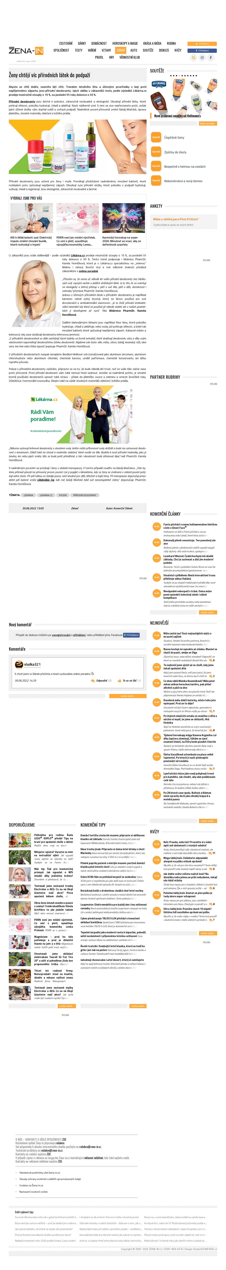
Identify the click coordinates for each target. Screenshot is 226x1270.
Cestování (65, 43)
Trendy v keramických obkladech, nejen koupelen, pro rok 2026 (176, 1229)
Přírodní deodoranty (22, 101)
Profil (99, 57)
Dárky (82, 43)
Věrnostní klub (130, 57)
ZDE (64, 1139)
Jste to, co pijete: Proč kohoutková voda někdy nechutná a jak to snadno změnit (111, 1241)
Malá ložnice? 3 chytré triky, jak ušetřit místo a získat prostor (176, 1241)
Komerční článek (122, 508)
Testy (78, 50)
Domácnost (99, 43)
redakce (60, 1143)
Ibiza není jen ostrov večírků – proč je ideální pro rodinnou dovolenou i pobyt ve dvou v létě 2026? (46, 1223)
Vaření (92, 50)
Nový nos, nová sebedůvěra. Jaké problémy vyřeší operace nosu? (176, 1217)
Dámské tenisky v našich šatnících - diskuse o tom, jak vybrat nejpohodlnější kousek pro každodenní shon (111, 1223)
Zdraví (121, 50)
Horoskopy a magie (125, 43)
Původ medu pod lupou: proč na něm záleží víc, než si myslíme (176, 1235)
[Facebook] (210, 57)
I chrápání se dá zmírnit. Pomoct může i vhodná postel (109, 1217)
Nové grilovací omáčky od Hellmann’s (177, 115)
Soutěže (148, 50)
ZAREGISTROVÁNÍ (61, 635)
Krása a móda (152, 43)
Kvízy (178, 50)
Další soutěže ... (208, 123)
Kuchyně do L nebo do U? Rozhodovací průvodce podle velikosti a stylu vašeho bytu (176, 1223)
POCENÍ (63, 495)
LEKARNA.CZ (46, 495)
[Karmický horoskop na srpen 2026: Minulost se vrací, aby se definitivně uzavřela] (123, 218)
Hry (111, 57)
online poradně (88, 271)
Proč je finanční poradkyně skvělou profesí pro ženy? (43, 1235)
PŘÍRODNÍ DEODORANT (84, 495)
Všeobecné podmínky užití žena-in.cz (39, 1173)
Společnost (61, 50)
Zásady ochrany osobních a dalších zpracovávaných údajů (50, 1179)
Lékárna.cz (78, 255)
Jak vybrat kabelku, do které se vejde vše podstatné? (44, 1229)
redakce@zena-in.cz (90, 1147)
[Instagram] (202, 57)
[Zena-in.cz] (28, 50)
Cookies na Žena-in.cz (31, 1185)
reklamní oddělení (93, 1158)
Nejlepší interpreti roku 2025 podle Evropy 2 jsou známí (45, 1241)
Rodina (171, 43)
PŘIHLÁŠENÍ (79, 635)
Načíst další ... (128, 696)
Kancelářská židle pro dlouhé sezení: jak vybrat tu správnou (111, 1235)
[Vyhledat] (193, 57)
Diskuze (164, 50)
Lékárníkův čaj (45, 480)
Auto (133, 50)
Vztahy (106, 50)
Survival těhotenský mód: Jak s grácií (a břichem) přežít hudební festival (46, 1217)
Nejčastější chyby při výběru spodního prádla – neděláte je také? (111, 1229)
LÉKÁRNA (28, 495)
